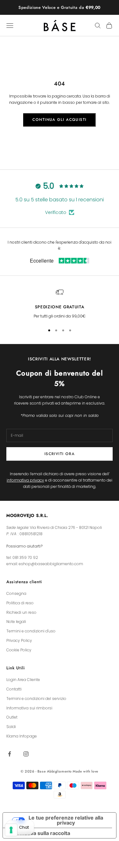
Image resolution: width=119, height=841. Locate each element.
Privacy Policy (19, 640)
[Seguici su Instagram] (26, 754)
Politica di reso (20, 603)
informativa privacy (25, 480)
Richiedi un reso (21, 612)
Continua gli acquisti (59, 119)
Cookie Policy (18, 650)
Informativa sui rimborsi (29, 708)
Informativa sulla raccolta (39, 833)
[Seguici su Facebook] (9, 754)
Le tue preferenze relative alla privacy (66, 820)
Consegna (16, 593)
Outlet (11, 717)
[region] (59, 303)
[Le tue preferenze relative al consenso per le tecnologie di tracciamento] (11, 830)
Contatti (14, 689)
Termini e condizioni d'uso (31, 631)
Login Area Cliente (23, 679)
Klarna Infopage (21, 736)
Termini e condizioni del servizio (36, 698)
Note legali (16, 621)
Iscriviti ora (59, 454)
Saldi (11, 726)
